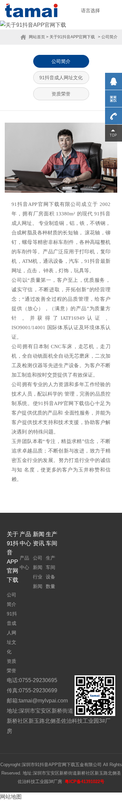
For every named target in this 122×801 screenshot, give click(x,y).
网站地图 (11, 797)
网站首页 (37, 37)
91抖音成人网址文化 (61, 77)
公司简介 (61, 61)
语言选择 (90, 10)
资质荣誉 (61, 94)
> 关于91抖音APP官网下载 (70, 37)
